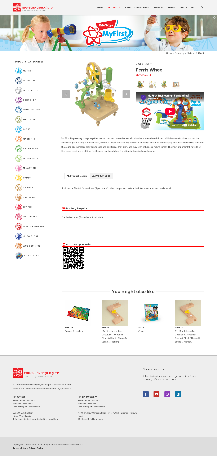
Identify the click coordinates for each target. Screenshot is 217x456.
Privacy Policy (36, 448)
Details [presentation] (78, 175)
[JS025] (170, 111)
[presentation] (59, 321)
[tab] (77, 176)
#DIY (138, 75)
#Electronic (146, 75)
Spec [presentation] (102, 175)
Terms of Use (19, 448)
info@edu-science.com (29, 406)
